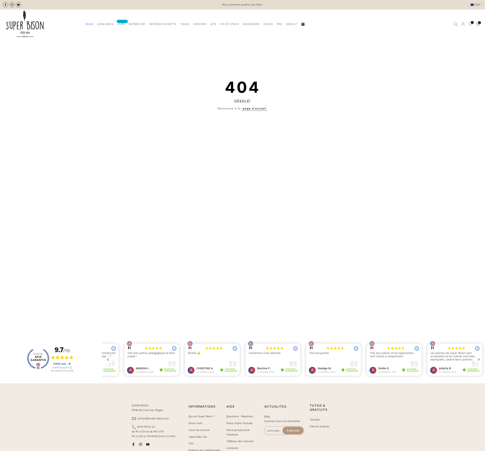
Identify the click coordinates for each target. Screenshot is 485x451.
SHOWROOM (251, 24)
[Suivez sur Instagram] (12, 4)
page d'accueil (254, 108)
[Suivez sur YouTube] (18, 4)
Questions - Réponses (239, 416)
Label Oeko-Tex (198, 436)
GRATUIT (292, 24)
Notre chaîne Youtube (239, 423)
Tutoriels (315, 419)
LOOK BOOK (105, 24)
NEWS (90, 24)
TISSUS (184, 24)
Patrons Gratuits (319, 426)
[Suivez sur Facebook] (5, 4)
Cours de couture (199, 430)
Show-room (196, 423)
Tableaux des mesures (240, 441)
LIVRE (121, 24)
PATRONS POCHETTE (162, 24)
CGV (191, 443)
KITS (213, 24)
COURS (268, 24)
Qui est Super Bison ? (201, 416)
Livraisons (232, 448)
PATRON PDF (137, 24)
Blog (267, 416)
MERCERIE (200, 24)
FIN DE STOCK (229, 24)
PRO (279, 24)
